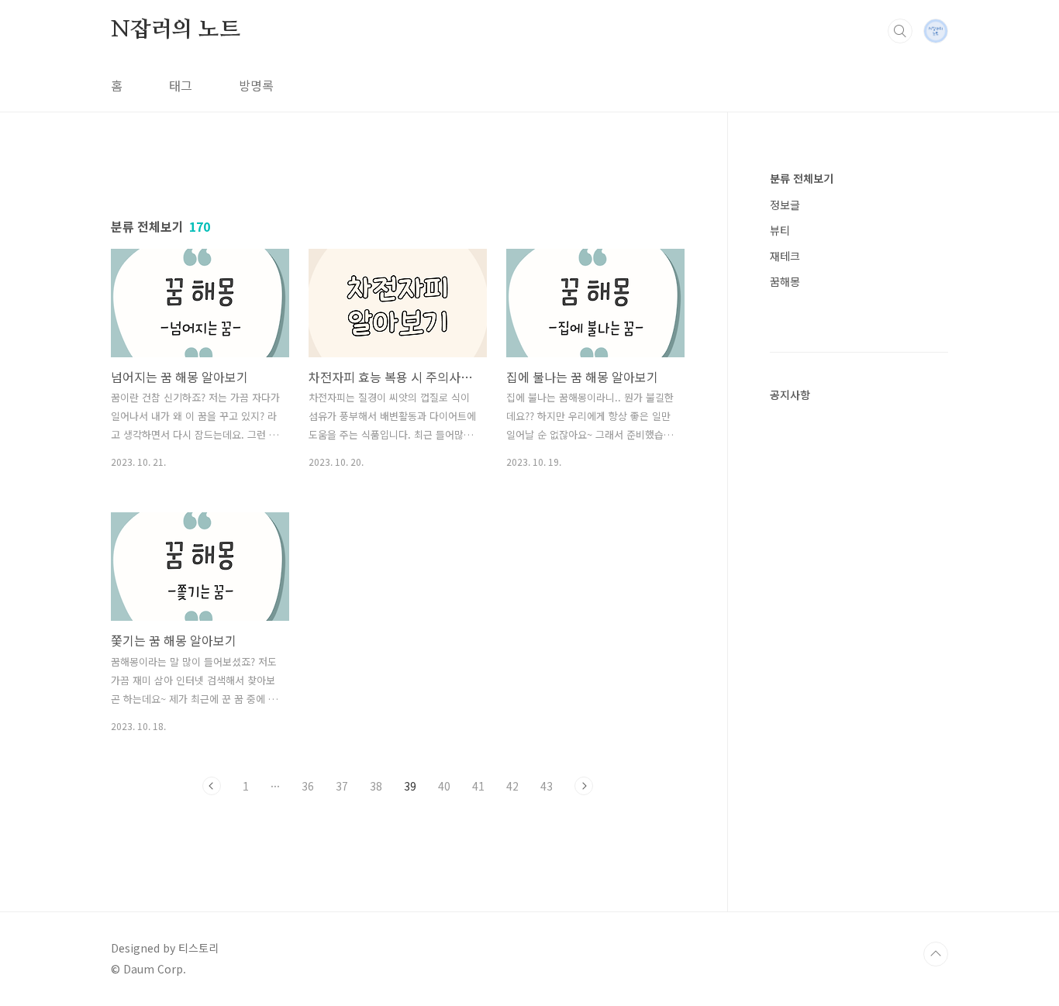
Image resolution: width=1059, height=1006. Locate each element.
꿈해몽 (785, 281)
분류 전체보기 (801, 178)
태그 (180, 85)
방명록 (256, 85)
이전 (211, 786)
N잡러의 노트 (175, 30)
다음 (583, 786)
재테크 (785, 256)
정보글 (785, 204)
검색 (900, 31)
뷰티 (780, 230)
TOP (935, 954)
